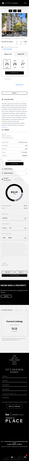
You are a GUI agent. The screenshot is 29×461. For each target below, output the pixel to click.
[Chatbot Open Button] (25, 457)
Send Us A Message (14, 406)
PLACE (14, 443)
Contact (14, 364)
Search (14, 362)
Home (14, 356)
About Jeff (14, 358)
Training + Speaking (14, 360)
